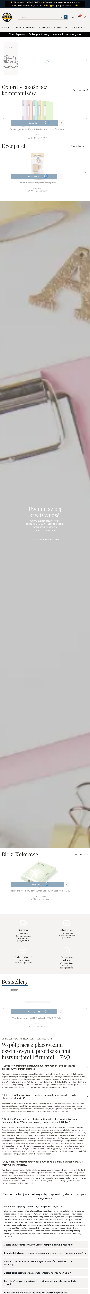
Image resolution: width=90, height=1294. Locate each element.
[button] (66, 17)
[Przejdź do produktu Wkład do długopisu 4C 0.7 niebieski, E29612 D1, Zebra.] (37, 1002)
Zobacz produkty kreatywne (45, 539)
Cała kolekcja (79, 90)
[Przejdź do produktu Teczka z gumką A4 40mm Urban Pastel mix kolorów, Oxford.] (37, 113)
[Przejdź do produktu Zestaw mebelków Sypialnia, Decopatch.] (37, 166)
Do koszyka (33, 123)
